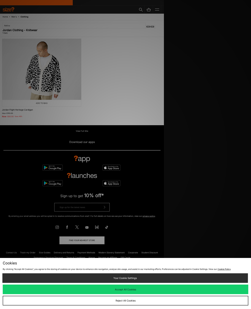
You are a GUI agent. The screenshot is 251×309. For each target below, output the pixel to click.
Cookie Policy (224, 269)
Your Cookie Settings (125, 278)
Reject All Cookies (126, 300)
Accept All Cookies (125, 289)
